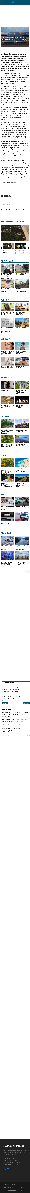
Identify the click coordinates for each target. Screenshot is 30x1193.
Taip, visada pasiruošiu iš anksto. (12, 689)
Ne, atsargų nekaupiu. (9, 698)
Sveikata (5, 339)
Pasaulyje (6, 533)
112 (2, 494)
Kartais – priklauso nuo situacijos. (12, 694)
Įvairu (4, 455)
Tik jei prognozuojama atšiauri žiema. (13, 696)
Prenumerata (7, 1187)
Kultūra (5, 300)
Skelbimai (6, 1184)
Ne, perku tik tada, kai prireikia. (11, 700)
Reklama (14, 1187)
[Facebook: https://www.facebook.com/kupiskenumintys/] (8, 1168)
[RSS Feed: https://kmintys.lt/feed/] (4, 1168)
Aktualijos (7, 261)
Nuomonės (6, 377)
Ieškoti (27, 571)
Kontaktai (21, 1187)
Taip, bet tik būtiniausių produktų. (12, 691)
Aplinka (5, 416)
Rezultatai (26, 703)
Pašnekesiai (13, 1184)
